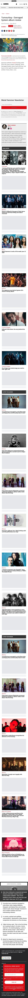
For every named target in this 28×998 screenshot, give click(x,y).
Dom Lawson (18, 25)
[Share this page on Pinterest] (9, 31)
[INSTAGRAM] (11, 128)
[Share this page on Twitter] (4, 31)
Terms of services (17, 111)
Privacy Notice (19, 112)
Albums (7, 13)
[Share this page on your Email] (14, 31)
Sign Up (14, 982)
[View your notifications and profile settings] (16, 4)
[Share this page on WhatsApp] (7, 31)
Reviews (11, 26)
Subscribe (21, 4)
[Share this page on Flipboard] (11, 31)
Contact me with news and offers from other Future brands (14, 978)
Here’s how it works (13, 35)
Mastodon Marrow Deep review (16, 7)
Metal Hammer (17, 26)
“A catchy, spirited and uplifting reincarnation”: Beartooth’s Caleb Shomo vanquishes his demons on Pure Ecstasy (15, 918)
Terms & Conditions (12, 988)
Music (3, 13)
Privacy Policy (18, 987)
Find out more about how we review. (8, 60)
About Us (4, 963)
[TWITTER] (9, 128)
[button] (2, 4)
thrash (14, 62)
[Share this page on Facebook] (2, 31)
